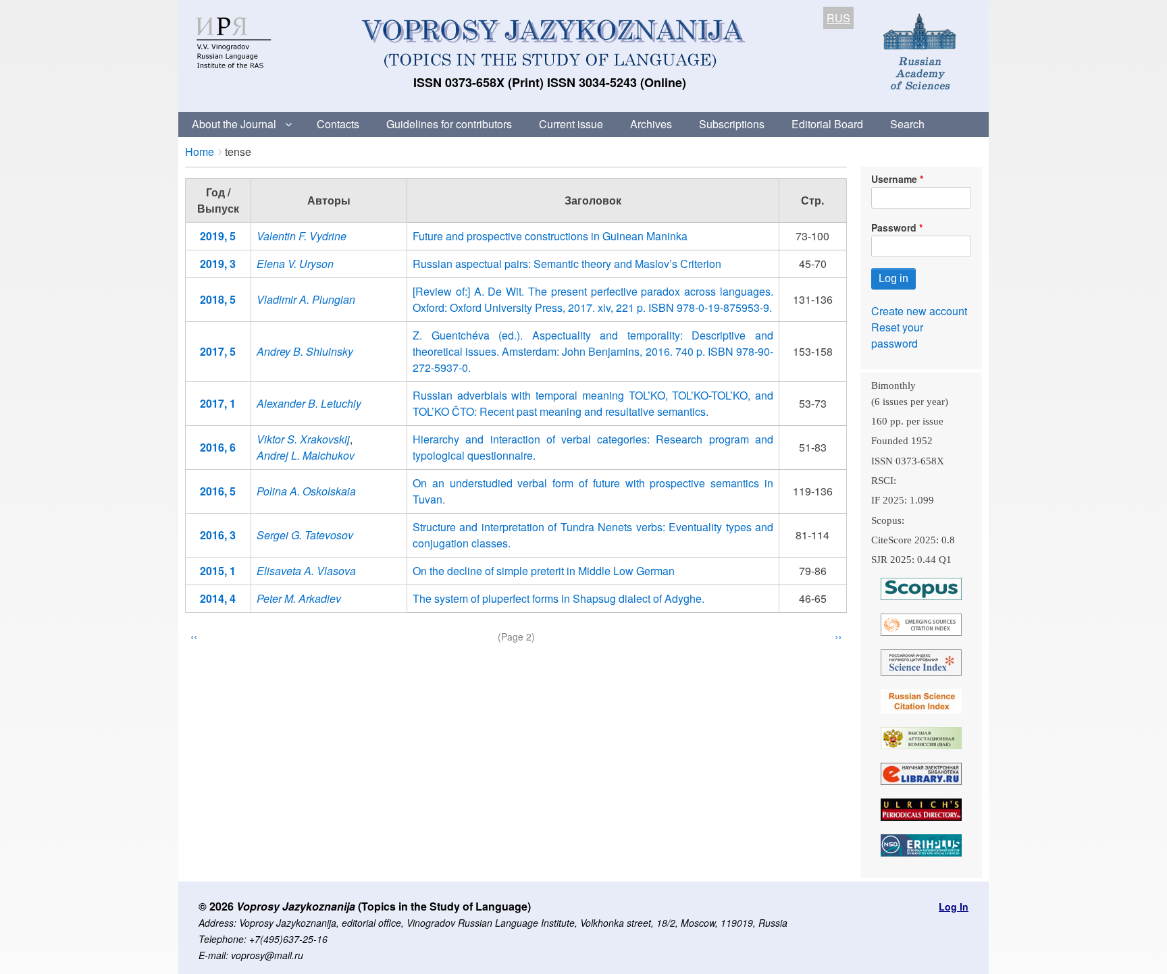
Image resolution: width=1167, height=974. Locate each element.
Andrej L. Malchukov (306, 455)
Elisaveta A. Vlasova (306, 570)
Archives (651, 124)
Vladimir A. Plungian (306, 299)
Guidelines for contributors (449, 124)
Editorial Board (827, 124)
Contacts (338, 124)
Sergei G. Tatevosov (305, 535)
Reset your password (897, 335)
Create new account (919, 311)
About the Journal (234, 124)
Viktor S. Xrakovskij (303, 439)
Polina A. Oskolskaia (306, 491)
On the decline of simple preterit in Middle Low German (544, 570)
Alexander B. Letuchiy (309, 403)
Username (894, 179)
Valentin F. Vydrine (301, 236)
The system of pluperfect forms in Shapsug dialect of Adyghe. (558, 598)
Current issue (571, 124)
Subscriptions (731, 124)
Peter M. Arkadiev (299, 598)
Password (893, 227)
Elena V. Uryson (295, 263)
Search (907, 124)
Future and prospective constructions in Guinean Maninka (550, 236)
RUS (838, 18)
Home (199, 151)
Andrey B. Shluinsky (305, 351)
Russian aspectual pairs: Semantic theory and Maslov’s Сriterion (567, 263)
